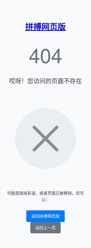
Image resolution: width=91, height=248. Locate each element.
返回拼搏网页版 (45, 216)
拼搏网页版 (45, 26)
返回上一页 (45, 228)
